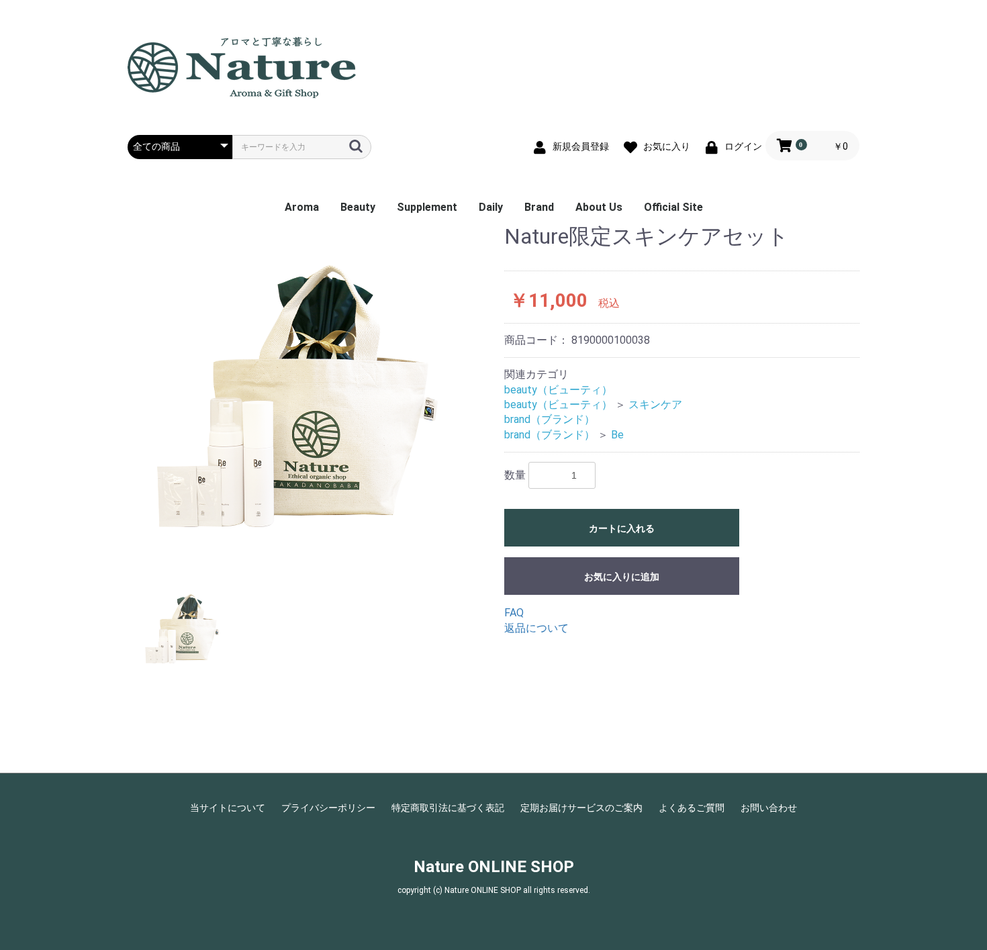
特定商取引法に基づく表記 (447, 807)
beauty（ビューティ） (558, 389)
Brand (539, 207)
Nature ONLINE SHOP (494, 866)
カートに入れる (622, 528)
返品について (536, 628)
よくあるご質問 (691, 807)
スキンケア (655, 404)
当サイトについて (227, 807)
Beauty (357, 207)
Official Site (673, 207)
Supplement (427, 207)
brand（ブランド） (549, 419)
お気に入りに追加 (621, 576)
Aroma (302, 207)
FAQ (514, 612)
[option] (310, 394)
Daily (491, 207)
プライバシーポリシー (328, 807)
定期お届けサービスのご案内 (581, 807)
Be (617, 434)
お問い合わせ (769, 807)
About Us (598, 207)
